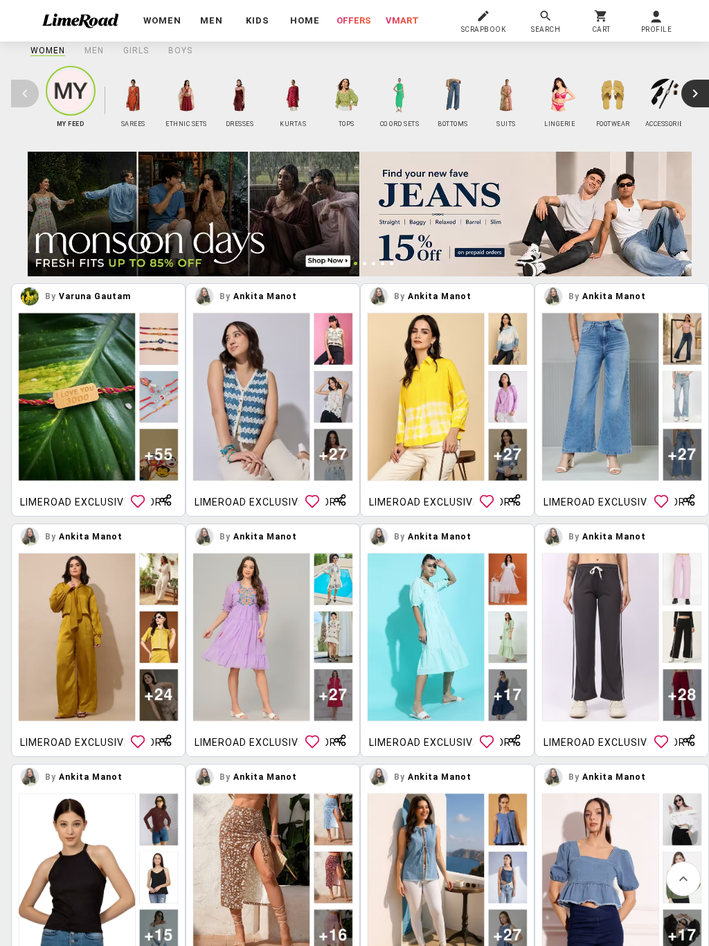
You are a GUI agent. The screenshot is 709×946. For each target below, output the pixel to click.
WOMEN (47, 50)
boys (180, 50)
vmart (402, 20)
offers (353, 20)
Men (94, 50)
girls (136, 50)
